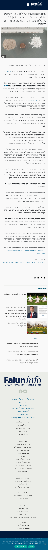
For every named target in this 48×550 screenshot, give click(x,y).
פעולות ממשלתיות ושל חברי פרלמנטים (23, 517)
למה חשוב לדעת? (23, 411)
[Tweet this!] (41, 278)
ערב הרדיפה (23, 431)
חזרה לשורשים (23, 425)
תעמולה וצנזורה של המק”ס (23, 447)
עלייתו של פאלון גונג (23, 428)
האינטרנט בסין (23, 471)
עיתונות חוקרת (23, 514)
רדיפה (6, 86)
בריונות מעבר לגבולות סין (23, 487)
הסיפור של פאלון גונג (23, 422)
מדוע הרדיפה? (23, 402)
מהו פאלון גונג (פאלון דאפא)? (23, 399)
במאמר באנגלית (33, 100)
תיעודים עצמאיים (23, 511)
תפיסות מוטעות (22, 414)
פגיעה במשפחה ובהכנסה (23, 465)
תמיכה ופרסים (23, 498)
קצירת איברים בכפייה (23, 444)
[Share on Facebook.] (44, 278)
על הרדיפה (23, 405)
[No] (45, 544)
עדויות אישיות (23, 508)
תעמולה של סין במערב (23, 481)
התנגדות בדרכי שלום (23, 492)
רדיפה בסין (23, 441)
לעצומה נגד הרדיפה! (23, 528)
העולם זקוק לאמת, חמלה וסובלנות (15, 294)
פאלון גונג (7, 71)
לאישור (31, 547)
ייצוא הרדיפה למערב (23, 478)
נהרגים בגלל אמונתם (23, 462)
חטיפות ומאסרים (23, 450)
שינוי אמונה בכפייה (23, 453)
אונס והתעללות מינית (23, 459)
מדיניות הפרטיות (21, 547)
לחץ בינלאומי (23, 484)
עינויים (23, 456)
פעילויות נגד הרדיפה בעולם (23, 495)
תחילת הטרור (23, 434)
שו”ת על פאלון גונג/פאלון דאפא (22, 417)
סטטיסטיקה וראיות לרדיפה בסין (23, 408)
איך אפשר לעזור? (23, 525)
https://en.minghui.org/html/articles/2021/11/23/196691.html (24, 262)
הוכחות (22, 505)
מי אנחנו (23, 522)
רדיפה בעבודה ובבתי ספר (23, 468)
